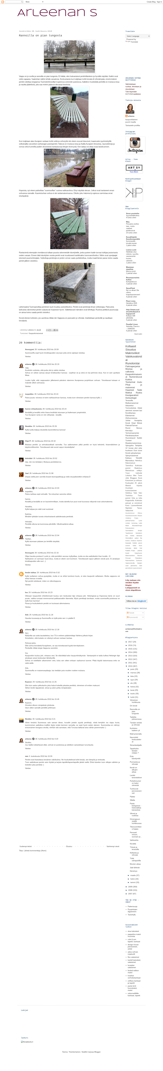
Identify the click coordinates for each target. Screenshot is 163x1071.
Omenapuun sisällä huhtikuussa (135, 821)
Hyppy (132, 796)
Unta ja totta (137, 498)
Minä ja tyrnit (131, 271)
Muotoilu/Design (137, 525)
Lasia (140, 520)
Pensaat (128, 558)
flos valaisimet (133, 957)
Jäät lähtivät (135, 868)
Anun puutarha (132, 213)
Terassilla (129, 400)
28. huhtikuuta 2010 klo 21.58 (41, 473)
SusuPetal (130, 288)
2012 (130, 659)
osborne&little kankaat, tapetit (134, 994)
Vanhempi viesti (113, 846)
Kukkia (128, 379)
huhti (132, 697)
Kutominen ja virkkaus (133, 480)
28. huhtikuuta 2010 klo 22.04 (47, 535)
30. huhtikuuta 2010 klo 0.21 (43, 719)
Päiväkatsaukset (132, 435)
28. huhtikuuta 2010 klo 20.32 (44, 441)
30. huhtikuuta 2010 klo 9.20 (46, 739)
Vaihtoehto (134, 840)
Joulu (139, 382)
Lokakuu (128, 475)
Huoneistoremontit (131, 515)
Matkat (128, 392)
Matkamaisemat (131, 403)
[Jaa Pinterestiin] (57, 330)
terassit (139, 568)
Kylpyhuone (138, 553)
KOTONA (129, 94)
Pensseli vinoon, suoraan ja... (136, 834)
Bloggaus (133, 478)
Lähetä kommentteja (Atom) (35, 851)
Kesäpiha (138, 420)
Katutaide (128, 543)
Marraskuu (129, 460)
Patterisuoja (132, 906)
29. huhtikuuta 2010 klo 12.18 (47, 629)
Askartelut (129, 405)
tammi (133, 882)
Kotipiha (127, 550)
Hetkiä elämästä (136, 535)
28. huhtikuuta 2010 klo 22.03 (47, 488)
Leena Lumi (131, 250)
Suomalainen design (133, 530)
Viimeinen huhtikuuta (135, 701)
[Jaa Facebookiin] (54, 330)
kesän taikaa (30, 572)
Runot (127, 428)
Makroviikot (132, 353)
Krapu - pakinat (136, 550)
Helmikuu (138, 461)
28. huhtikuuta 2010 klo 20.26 (45, 426)
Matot (127, 525)
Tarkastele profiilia (132, 125)
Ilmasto (140, 515)
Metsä (139, 423)
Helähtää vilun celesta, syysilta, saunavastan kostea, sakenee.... (132, 256)
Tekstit (131, 613)
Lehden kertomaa (131, 523)
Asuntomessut (129, 513)
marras (133, 673)
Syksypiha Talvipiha (133, 445)
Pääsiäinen (138, 558)
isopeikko (29, 394)
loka (132, 676)
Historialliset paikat (131, 538)
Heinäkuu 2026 (131, 303)
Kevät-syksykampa (133, 453)
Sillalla (132, 800)
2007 (130, 894)
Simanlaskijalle (136, 745)
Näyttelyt (128, 508)
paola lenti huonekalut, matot (132, 988)
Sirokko (28, 719)
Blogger (97, 1052)
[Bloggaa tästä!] (50, 330)
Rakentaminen (129, 560)
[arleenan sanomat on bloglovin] (136, 602)
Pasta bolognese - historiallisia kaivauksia (135, 806)
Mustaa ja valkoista (133, 370)
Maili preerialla (136, 734)
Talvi (140, 493)
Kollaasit (130, 346)
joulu (132, 669)
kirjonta (139, 486)
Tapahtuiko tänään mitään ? (134, 751)
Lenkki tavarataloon (136, 776)
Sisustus (130, 349)
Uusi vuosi (137, 450)
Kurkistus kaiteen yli (135, 729)
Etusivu (69, 846)
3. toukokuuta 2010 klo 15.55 (40, 756)
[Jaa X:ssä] (52, 330)
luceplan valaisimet (132, 966)
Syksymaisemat (131, 455)
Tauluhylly (132, 915)
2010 (130, 666)
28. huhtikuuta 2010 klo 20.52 (45, 458)
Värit (140, 565)
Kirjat (134, 423)
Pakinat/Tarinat (131, 425)
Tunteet (128, 440)
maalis (133, 875)
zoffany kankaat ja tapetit (134, 982)
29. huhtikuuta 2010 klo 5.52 (48, 572)
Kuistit (127, 553)
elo (131, 683)
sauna (135, 568)
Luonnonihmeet (136, 505)
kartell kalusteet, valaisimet (134, 961)
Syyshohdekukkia (132, 215)
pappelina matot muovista (134, 935)
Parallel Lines (132, 324)
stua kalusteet (133, 931)
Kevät (127, 423)
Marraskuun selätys (133, 470)
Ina (26, 592)
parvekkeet (128, 568)
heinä (132, 687)
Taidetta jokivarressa (135, 718)
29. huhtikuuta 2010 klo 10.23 (40, 592)
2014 (130, 652)
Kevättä (133, 844)
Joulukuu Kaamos (136, 540)
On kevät (133, 706)
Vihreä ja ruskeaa (134, 814)
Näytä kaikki (138, 334)
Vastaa (28, 356)
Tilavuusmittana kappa (135, 828)
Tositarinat (130, 382)
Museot (139, 555)
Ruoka (139, 392)
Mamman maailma (130, 268)
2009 (130, 887)
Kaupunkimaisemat (36, 333)
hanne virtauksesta (33, 409)
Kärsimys (133, 871)
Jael (27, 473)
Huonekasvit (130, 438)
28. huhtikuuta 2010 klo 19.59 (47, 349)
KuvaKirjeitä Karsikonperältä (133, 238)
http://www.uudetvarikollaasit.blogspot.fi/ (133, 312)
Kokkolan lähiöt (131, 548)
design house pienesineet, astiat (133, 947)
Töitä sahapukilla (135, 859)
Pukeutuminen (129, 528)
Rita (128, 222)
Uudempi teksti (26, 846)
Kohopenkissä (131, 282)
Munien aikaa (135, 864)
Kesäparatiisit (131, 395)
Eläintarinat (129, 415)
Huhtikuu (128, 493)
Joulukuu (128, 518)
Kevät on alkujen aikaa (134, 770)
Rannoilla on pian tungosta (135, 711)
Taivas (139, 508)
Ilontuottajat (131, 398)
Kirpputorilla (129, 500)
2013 (130, 656)
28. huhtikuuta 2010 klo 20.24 (46, 394)
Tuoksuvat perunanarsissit (135, 791)
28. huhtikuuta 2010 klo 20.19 (47, 364)
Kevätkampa (130, 413)
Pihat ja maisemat (133, 386)
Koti (141, 548)
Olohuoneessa (131, 418)
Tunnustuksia (130, 408)
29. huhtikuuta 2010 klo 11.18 (41, 615)
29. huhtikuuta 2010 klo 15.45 (47, 699)
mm (26, 756)
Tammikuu (129, 465)
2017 (130, 642)
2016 (130, 645)
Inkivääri (28, 458)
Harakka (28, 426)
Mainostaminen (130, 555)
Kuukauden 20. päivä (133, 483)
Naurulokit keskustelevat (135, 739)
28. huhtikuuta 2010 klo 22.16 (47, 553)
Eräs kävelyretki (135, 757)
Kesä (140, 478)
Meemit (128, 486)
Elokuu (140, 513)
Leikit (140, 523)
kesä (132, 690)
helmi (132, 879)
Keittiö (139, 438)
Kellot (134, 545)
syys (132, 680)
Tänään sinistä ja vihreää (136, 724)
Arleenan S (57, 13)
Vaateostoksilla (130, 563)
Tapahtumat (129, 533)
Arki (126, 535)
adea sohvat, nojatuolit (133, 953)
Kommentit (133, 617)
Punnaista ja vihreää (135, 763)
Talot (135, 493)
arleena (28, 364)
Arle (27, 615)
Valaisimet (129, 511)
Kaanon (28, 682)
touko (132, 694)
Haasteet (129, 390)
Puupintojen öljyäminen (132, 910)
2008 (130, 890)
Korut (127, 505)
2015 (130, 649)
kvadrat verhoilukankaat (134, 977)
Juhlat (127, 420)
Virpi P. (28, 441)
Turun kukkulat (133, 473)
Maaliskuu (138, 468)
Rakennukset (130, 463)
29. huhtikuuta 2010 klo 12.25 (45, 682)
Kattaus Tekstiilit (133, 458)
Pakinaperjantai (132, 366)
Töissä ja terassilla (134, 848)
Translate (134, 42)
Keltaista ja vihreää (134, 854)
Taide (139, 390)
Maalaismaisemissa (133, 443)
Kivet (140, 545)
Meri (134, 475)
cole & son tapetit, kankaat (134, 940)
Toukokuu (129, 495)
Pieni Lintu (130, 301)
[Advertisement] (69, 826)
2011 (130, 663)
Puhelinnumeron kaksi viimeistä (135, 783)
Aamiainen (139, 533)
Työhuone (139, 560)
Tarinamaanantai (132, 433)
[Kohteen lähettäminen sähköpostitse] (47, 330)
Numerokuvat (135, 377)
